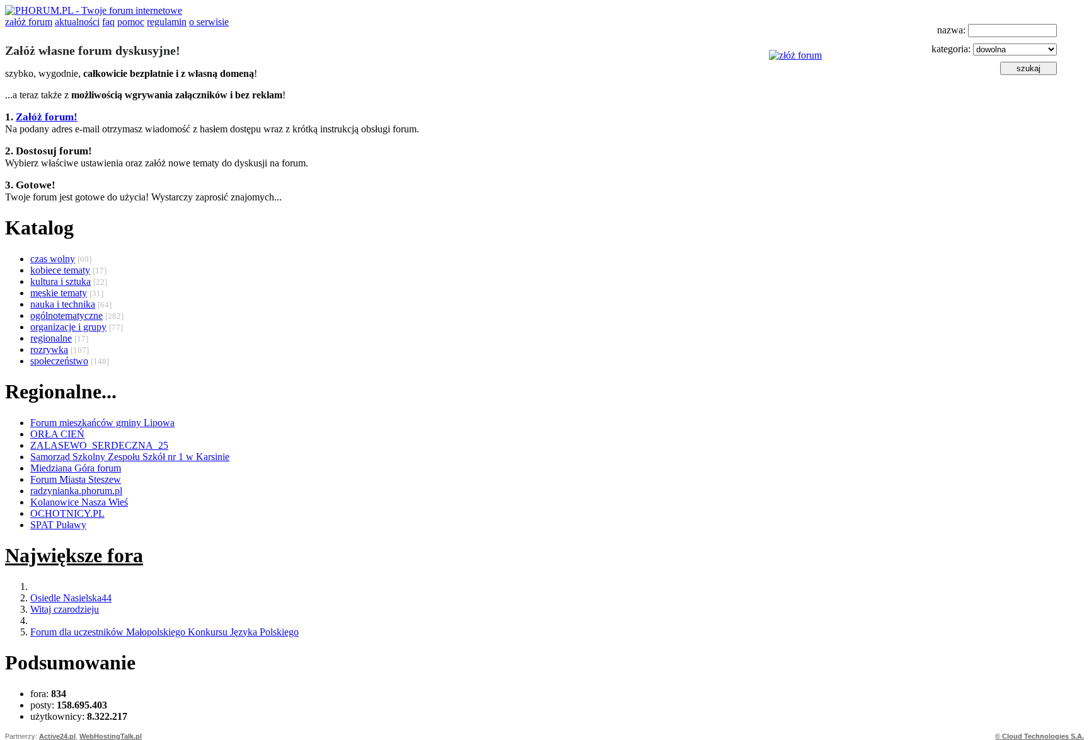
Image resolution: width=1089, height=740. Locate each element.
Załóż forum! (47, 117)
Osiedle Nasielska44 (71, 598)
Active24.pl (57, 736)
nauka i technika (62, 304)
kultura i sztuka (60, 281)
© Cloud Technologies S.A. (1039, 736)
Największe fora (74, 555)
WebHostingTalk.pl (110, 736)
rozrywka (49, 349)
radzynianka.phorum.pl (76, 490)
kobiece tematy (60, 270)
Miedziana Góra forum (75, 468)
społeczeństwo (59, 361)
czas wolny (52, 258)
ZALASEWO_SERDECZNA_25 (99, 445)
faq (108, 21)
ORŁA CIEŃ (57, 434)
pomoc (130, 21)
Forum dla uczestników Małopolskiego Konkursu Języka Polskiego (164, 632)
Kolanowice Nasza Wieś (79, 502)
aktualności (77, 21)
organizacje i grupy (68, 326)
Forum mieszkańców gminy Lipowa (102, 422)
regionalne (51, 338)
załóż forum (28, 21)
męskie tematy (58, 292)
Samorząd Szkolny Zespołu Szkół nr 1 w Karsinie (129, 456)
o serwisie (209, 21)
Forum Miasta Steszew (75, 479)
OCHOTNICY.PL (67, 513)
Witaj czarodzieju (64, 609)
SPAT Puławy (58, 524)
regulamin (167, 21)
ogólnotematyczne (66, 315)
